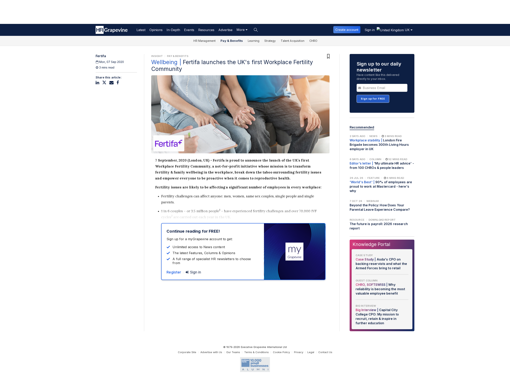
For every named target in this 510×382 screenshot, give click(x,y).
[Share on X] (104, 82)
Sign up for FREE (373, 98)
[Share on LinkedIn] (97, 82)
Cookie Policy (281, 352)
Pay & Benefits (232, 41)
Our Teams (233, 352)
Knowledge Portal (371, 244)
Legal (310, 352)
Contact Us (325, 352)
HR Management (204, 40)
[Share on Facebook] (118, 82)
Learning (253, 40)
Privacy (298, 352)
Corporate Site (187, 352)
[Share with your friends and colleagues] (111, 82)
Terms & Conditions (256, 352)
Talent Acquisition (292, 40)
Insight (157, 56)
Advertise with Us (211, 352)
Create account (346, 30)
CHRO (313, 40)
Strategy (270, 40)
